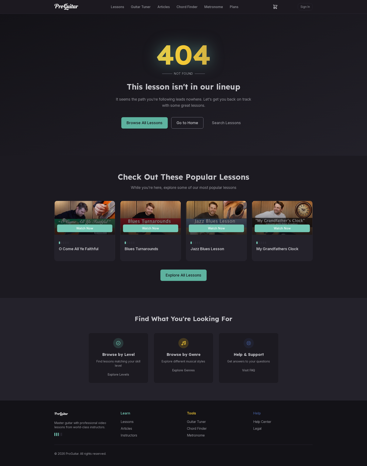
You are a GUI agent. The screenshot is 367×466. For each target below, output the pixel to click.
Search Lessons (226, 123)
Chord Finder (187, 7)
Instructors (129, 435)
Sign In (305, 6)
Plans (234, 7)
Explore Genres (183, 370)
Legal (257, 428)
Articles (163, 7)
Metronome (213, 7)
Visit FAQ (248, 370)
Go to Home (187, 123)
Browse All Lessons (144, 123)
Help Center (262, 422)
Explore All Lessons (183, 275)
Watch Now (84, 228)
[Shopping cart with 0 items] (275, 7)
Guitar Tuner (141, 7)
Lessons (117, 7)
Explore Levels (118, 374)
